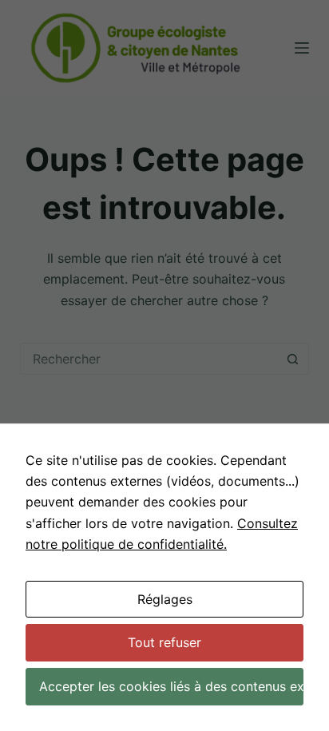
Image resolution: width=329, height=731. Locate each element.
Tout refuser (164, 642)
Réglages (164, 599)
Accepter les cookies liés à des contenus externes (171, 686)
